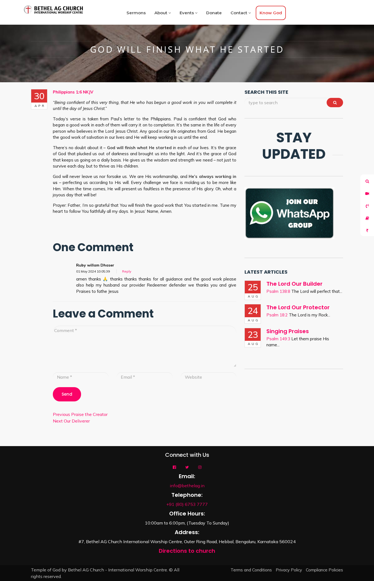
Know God (271, 12)
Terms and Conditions (251, 570)
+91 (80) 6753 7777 (187, 504)
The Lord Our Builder (294, 284)
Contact (239, 12)
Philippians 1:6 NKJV (73, 92)
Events (187, 12)
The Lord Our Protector (298, 307)
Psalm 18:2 (277, 315)
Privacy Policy (289, 570)
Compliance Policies (324, 570)
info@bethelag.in (187, 485)
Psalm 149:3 (278, 338)
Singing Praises (287, 331)
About (161, 12)
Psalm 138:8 (278, 291)
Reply (126, 271)
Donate (214, 12)
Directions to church (187, 551)
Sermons (136, 12)
